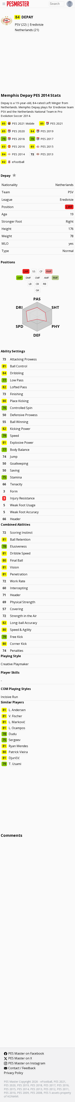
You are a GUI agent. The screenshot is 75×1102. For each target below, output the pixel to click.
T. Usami (15, 764)
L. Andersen (17, 710)
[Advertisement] (37, 63)
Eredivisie (36, 24)
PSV (17, 24)
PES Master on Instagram (26, 1063)
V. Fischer (15, 716)
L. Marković (17, 722)
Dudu (13, 734)
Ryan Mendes (18, 746)
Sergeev (14, 740)
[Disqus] (37, 892)
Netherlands (24, 30)
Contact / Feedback (22, 1068)
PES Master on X (20, 1058)
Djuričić (14, 758)
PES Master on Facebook (26, 1054)
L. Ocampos (17, 728)
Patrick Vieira (18, 752)
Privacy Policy (13, 1073)
